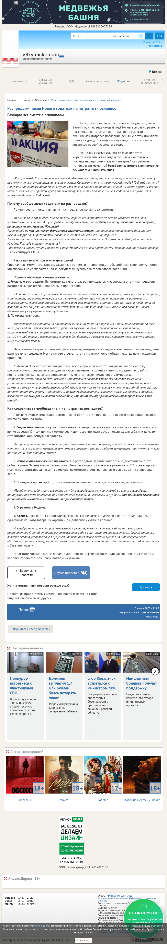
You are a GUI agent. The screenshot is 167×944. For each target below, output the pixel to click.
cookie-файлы (42, 925)
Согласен (83, 940)
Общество (123, 81)
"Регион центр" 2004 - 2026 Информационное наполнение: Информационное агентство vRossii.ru (127, 898)
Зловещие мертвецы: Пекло (141, 793)
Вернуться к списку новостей (31, 629)
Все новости (19, 81)
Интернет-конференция (149, 81)
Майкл (71, 793)
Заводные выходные (45, 81)
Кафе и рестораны (97, 81)
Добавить (146, 587)
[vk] (84, 573)
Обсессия (31, 793)
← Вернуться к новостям (26, 572)
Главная (11, 100)
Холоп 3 (110, 793)
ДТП (71, 81)
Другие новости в (66, 573)
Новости (25, 100)
